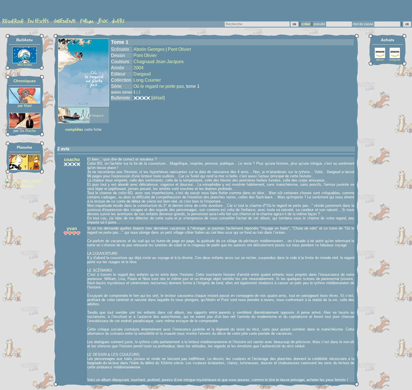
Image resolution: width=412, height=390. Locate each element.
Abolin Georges (149, 49)
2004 (138, 67)
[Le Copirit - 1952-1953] (24, 168)
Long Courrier (147, 80)
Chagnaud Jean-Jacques (158, 61)
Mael (28, 106)
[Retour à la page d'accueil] (23, 10)
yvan (72, 228)
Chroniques (24, 81)
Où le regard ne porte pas (158, 86)
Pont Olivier (179, 49)
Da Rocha (28, 131)
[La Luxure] (24, 127)
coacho (72, 159)
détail (157, 97)
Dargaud (97, 115)
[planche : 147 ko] (73, 121)
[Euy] (24, 102)
